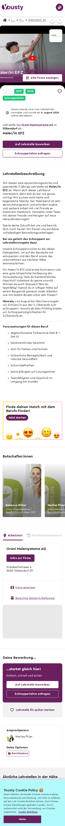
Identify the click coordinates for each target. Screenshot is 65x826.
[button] (19, 91)
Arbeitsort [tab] (15, 535)
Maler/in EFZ (22, 20)
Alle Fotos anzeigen (44, 77)
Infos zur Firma (20, 558)
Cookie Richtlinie (28, 812)
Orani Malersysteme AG (37, 124)
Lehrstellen (13, 20)
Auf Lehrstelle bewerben (32, 144)
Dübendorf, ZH (37, 20)
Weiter (22, 819)
